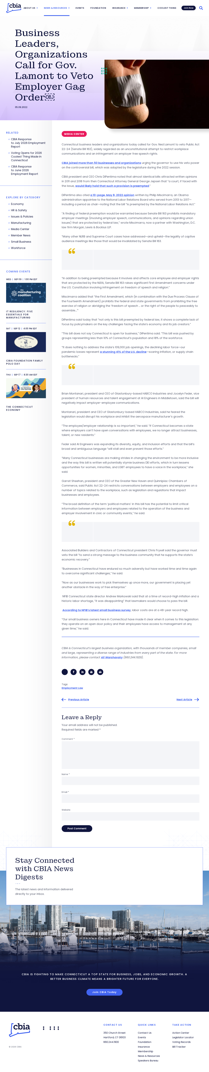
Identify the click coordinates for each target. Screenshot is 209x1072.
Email (65, 792)
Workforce (18, 248)
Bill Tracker (179, 1047)
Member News (20, 235)
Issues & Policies (22, 216)
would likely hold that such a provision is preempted (112, 186)
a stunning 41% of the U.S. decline (123, 352)
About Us (29, 8)
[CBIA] (13, 8)
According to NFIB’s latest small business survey (96, 610)
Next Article (184, 699)
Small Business (21, 242)
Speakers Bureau (148, 1060)
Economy (17, 204)
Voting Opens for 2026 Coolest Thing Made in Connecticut (26, 156)
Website (66, 809)
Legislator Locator (183, 1037)
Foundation (98, 8)
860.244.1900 (111, 1042)
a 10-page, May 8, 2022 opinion (112, 195)
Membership (141, 8)
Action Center (180, 1033)
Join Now (188, 7)
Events (80, 8)
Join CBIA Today (104, 992)
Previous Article (78, 699)
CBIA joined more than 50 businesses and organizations (101, 163)
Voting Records (181, 1042)
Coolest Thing (166, 8)
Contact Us (144, 1033)
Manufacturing (21, 223)
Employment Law (72, 688)
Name (66, 774)
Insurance (118, 8)
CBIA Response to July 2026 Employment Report (28, 142)
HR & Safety (19, 210)
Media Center (20, 229)
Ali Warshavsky (112, 657)
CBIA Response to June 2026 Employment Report (25, 170)
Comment (68, 739)
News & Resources (55, 8)
